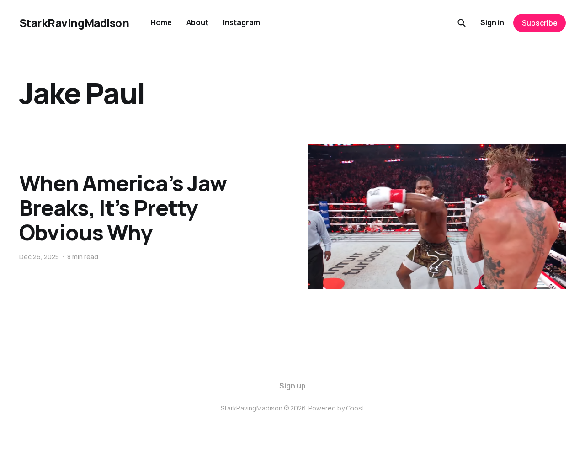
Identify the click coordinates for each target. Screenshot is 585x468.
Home (161, 22)
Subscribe (540, 23)
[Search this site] (461, 23)
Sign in (492, 22)
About (197, 22)
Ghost (355, 408)
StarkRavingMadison (74, 22)
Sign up (292, 386)
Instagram (241, 22)
